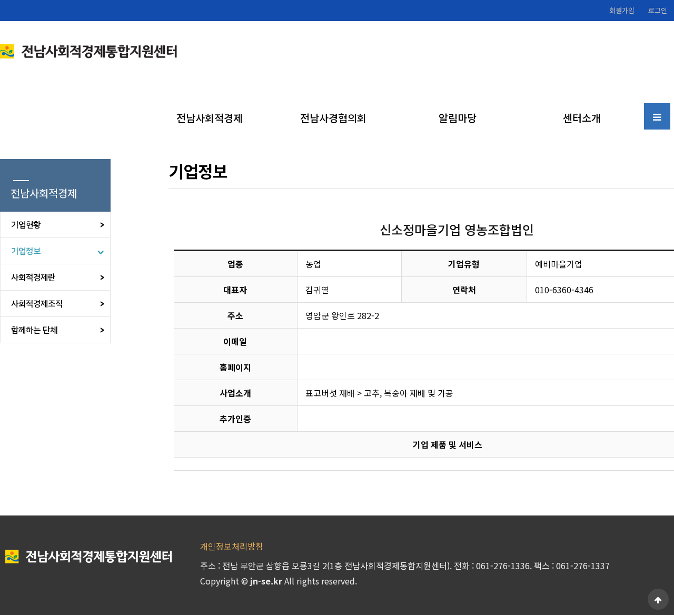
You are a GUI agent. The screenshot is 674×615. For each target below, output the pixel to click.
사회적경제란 (33, 277)
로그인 (657, 10)
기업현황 (26, 225)
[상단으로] (658, 599)
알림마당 (458, 117)
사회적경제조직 (37, 303)
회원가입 (622, 10)
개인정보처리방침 (231, 546)
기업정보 (26, 251)
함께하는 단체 (34, 330)
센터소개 (582, 117)
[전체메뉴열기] (657, 116)
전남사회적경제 (209, 117)
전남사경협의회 (333, 117)
